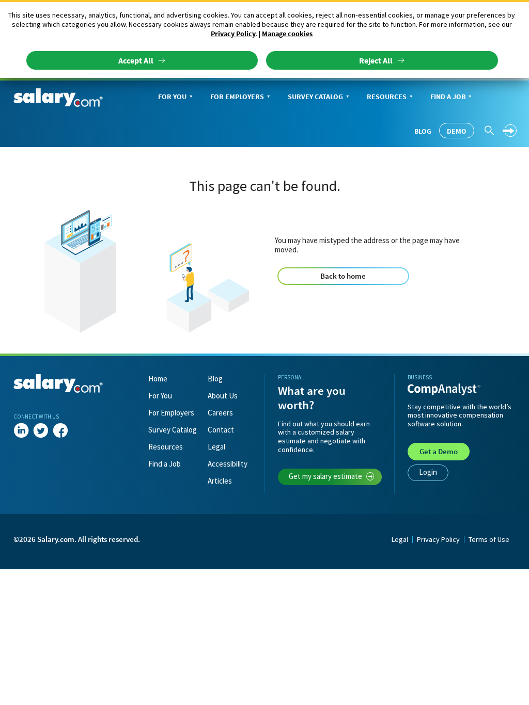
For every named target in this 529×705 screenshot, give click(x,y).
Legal (216, 447)
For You (172, 96)
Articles (220, 481)
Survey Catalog (315, 96)
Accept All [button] (135, 60)
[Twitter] (41, 431)
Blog (422, 131)
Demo (456, 131)
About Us (223, 395)
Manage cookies (287, 33)
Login (428, 472)
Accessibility (227, 464)
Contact (221, 430)
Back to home (343, 276)
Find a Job (447, 96)
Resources (387, 96)
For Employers (237, 96)
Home (157, 378)
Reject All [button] (376, 60)
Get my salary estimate (325, 476)
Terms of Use (489, 539)
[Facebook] (60, 431)
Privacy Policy (233, 33)
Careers (220, 413)
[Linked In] (21, 431)
